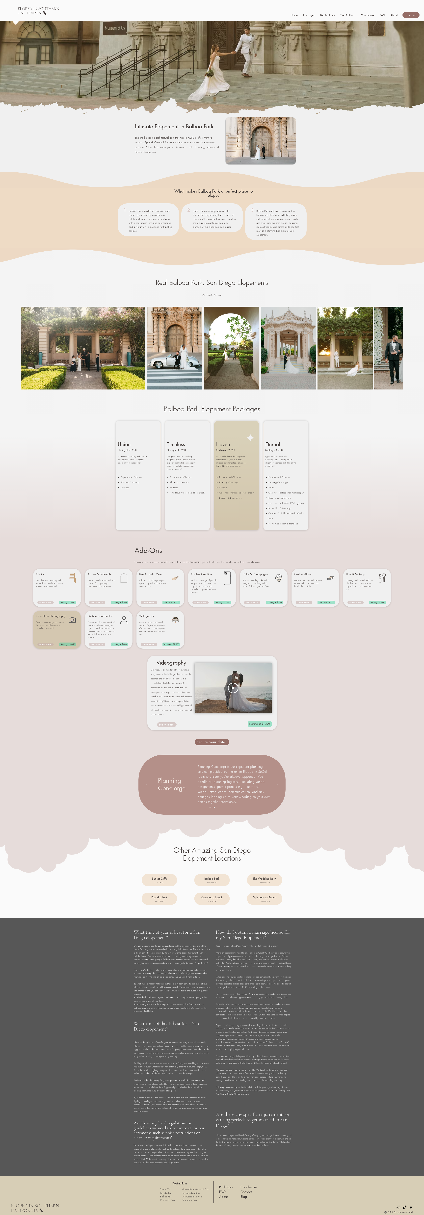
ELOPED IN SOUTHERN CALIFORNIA (35, 1208)
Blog (243, 1196)
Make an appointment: (226, 952)
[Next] (277, 784)
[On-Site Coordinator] (214, 807)
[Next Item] (394, 348)
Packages (226, 1187)
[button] (327, 15)
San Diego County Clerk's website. (232, 1094)
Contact (246, 1192)
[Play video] (233, 688)
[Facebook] (411, 1207)
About (223, 1196)
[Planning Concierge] (210, 807)
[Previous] (146, 784)
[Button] (159, 880)
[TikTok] (404, 1207)
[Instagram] (398, 1207)
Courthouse (248, 1187)
